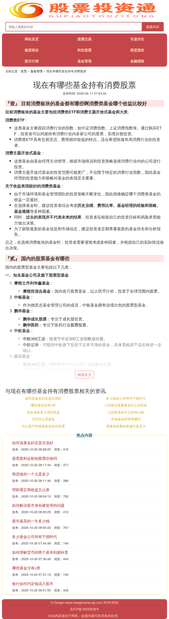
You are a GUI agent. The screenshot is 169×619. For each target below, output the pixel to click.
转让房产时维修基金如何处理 (43, 426)
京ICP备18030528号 (84, 609)
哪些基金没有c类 (43, 405)
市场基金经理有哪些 (126, 419)
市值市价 (137, 38)
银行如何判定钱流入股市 (32, 583)
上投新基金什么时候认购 (126, 412)
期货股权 (137, 49)
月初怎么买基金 (43, 419)
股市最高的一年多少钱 (31, 521)
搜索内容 (152, 26)
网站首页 (32, 38)
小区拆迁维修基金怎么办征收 (125, 405)
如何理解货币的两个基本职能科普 (40, 552)
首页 (24, 71)
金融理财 (137, 61)
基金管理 (84, 61)
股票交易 (84, 38)
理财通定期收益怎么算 (31, 489)
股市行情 (32, 61)
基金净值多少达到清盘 (43, 412)
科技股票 (84, 49)
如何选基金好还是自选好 (43, 398)
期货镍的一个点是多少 (31, 474)
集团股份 (32, 49)
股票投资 (78, 324)
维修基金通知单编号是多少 (126, 426)
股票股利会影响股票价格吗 (34, 458)
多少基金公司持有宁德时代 (126, 398)
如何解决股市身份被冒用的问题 (38, 505)
